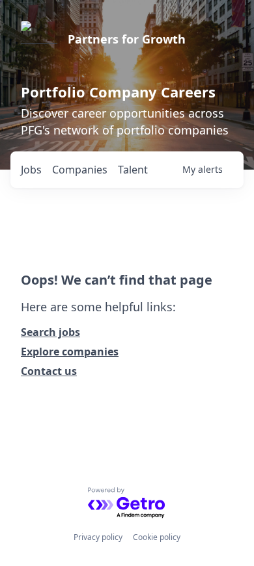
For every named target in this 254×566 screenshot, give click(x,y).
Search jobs (50, 332)
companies (79, 169)
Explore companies (70, 351)
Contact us (49, 371)
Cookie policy (156, 537)
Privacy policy (98, 537)
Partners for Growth (127, 39)
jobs (31, 169)
